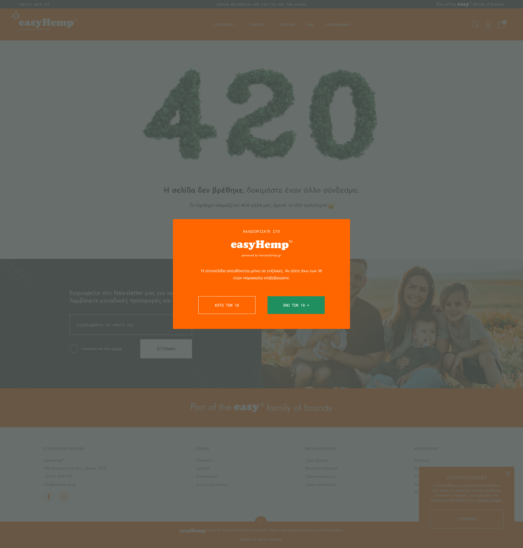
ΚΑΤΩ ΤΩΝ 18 (227, 305)
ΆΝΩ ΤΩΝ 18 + (296, 305)
